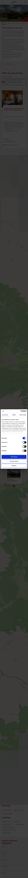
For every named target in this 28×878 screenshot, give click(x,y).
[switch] (24, 443)
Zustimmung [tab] (5, 414)
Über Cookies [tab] (23, 414)
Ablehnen (14, 465)
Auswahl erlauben (14, 461)
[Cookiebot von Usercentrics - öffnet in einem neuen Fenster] (20, 411)
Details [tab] (14, 414)
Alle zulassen (14, 456)
